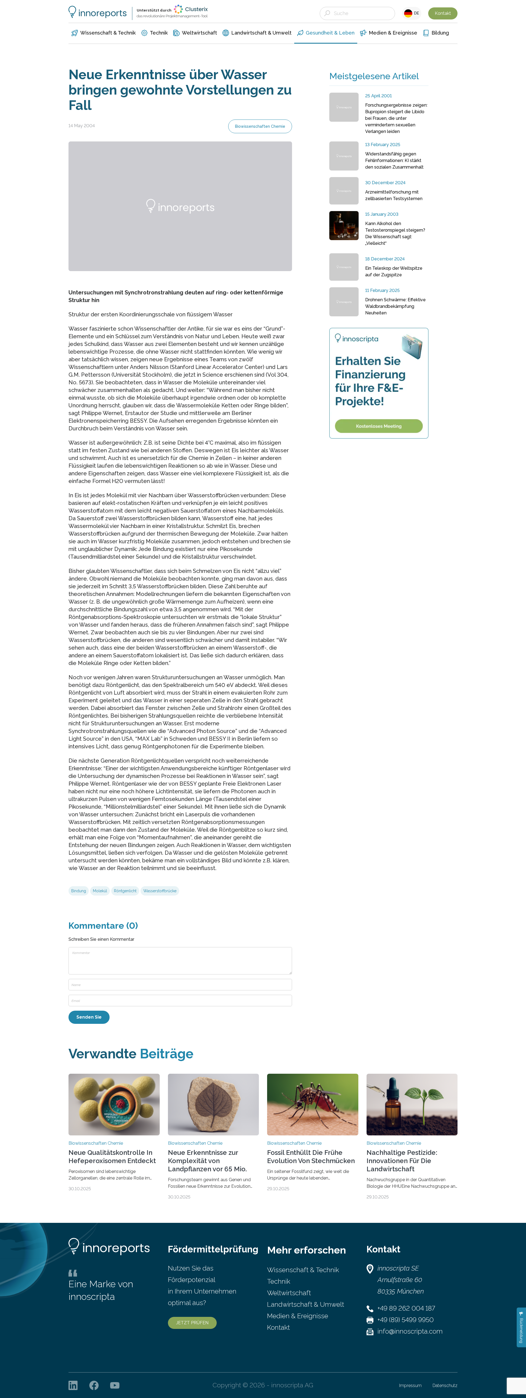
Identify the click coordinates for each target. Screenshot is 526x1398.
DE (415, 13)
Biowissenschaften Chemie (260, 126)
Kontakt (443, 13)
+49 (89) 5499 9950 (406, 1320)
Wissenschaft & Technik (303, 1270)
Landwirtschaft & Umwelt (305, 1304)
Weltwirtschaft (289, 1293)
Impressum (410, 1385)
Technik (278, 1281)
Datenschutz (445, 1385)
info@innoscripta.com (410, 1331)
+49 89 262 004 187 (406, 1308)
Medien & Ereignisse (297, 1316)
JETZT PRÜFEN (192, 1322)
